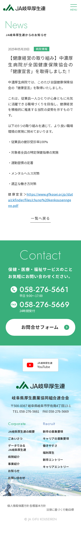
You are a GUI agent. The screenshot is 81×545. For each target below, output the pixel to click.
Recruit (49, 423)
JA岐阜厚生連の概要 (21, 431)
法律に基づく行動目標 (60, 509)
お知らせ (14, 471)
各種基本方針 (37, 505)
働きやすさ (50, 445)
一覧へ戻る (40, 219)
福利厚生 (48, 452)
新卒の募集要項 (53, 431)
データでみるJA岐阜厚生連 (17, 447)
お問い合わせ (16, 478)
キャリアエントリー (56, 467)
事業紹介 (14, 464)
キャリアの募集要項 (56, 438)
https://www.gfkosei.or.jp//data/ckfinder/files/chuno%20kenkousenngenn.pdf (40, 200)
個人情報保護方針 (18, 505)
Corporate (17, 423)
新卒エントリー (53, 459)
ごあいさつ (15, 438)
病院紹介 (14, 457)
